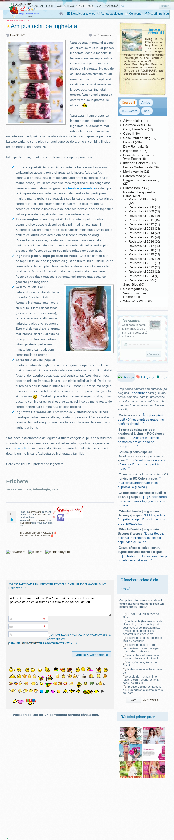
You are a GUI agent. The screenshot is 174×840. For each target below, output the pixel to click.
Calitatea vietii (133, 125)
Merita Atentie (133, 171)
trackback (40, 514)
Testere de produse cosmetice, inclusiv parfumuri (143, 639)
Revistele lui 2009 (141, 211)
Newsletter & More (82, 13)
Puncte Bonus (133, 188)
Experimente (132, 151)
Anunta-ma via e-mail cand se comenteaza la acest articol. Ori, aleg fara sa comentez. (59, 639)
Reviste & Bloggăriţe (143, 199)
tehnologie (41, 489)
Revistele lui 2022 (141, 267)
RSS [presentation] (147, 111)
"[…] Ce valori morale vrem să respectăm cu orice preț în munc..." (141, 464)
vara (55, 489)
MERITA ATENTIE (19, 20)
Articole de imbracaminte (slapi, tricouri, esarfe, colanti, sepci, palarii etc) (141, 680)
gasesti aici (23, 448)
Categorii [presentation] (128, 102)
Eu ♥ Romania (133, 146)
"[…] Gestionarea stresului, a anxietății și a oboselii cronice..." (142, 501)
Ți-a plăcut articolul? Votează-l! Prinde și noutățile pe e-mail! (37, 534)
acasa (11, 489)
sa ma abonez (30, 643)
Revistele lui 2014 (141, 233)
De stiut (128, 142)
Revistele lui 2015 (141, 237)
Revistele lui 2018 (141, 250)
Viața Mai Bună (107, 5)
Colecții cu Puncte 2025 (75, 5)
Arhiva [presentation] (145, 102)
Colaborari (135, 13)
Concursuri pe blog (136, 138)
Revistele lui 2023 (141, 271)
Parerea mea (132, 176)
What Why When (135, 301)
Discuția (128, 377)
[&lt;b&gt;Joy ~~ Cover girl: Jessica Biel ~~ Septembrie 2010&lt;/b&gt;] (130, 728)
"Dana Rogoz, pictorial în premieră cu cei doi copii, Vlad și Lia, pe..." (141, 538)
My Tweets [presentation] (129, 111)
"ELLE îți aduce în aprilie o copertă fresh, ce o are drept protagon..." (142, 519)
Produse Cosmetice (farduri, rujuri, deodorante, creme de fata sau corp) (143, 690)
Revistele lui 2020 (141, 258)
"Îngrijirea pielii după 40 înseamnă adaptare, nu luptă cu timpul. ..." (141, 419)
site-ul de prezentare (81, 188)
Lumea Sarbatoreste (138, 167)
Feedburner (138, 393)
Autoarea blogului (111, 13)
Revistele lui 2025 (141, 280)
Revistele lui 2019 (141, 254)
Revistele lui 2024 (141, 276)
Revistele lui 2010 (141, 215)
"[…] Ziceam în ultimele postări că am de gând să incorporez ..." (139, 442)
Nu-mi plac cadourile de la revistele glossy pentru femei (141, 657)
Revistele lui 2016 (141, 241)
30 (17, 35)
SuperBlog (130, 284)
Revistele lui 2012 (141, 224)
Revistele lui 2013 (141, 228)
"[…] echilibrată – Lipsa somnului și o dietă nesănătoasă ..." (142, 556)
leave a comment (38, 520)
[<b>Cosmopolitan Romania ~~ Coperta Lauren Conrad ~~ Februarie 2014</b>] (154, 762)
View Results (151, 699)
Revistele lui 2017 (141, 246)
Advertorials (131, 120)
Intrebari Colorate (135, 163)
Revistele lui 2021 (141, 263)
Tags (163, 377)
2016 (24, 35)
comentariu (35, 512)
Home (61, 14)
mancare (24, 489)
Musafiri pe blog (158, 13)
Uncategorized (133, 289)
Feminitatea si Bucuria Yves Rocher (139, 156)
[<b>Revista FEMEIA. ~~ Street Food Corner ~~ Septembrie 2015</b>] (154, 728)
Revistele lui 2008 (141, 207)
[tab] (128, 102)
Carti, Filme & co (135, 129)
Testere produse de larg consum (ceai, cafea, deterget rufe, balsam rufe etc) (141, 648)
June (13, 35)
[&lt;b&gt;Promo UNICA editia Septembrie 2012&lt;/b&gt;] (130, 745)
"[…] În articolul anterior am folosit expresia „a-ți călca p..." (142, 483)
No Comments (102, 35)
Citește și (147, 377)
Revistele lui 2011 (141, 220)
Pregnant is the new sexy (141, 180)
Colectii (128, 133)
